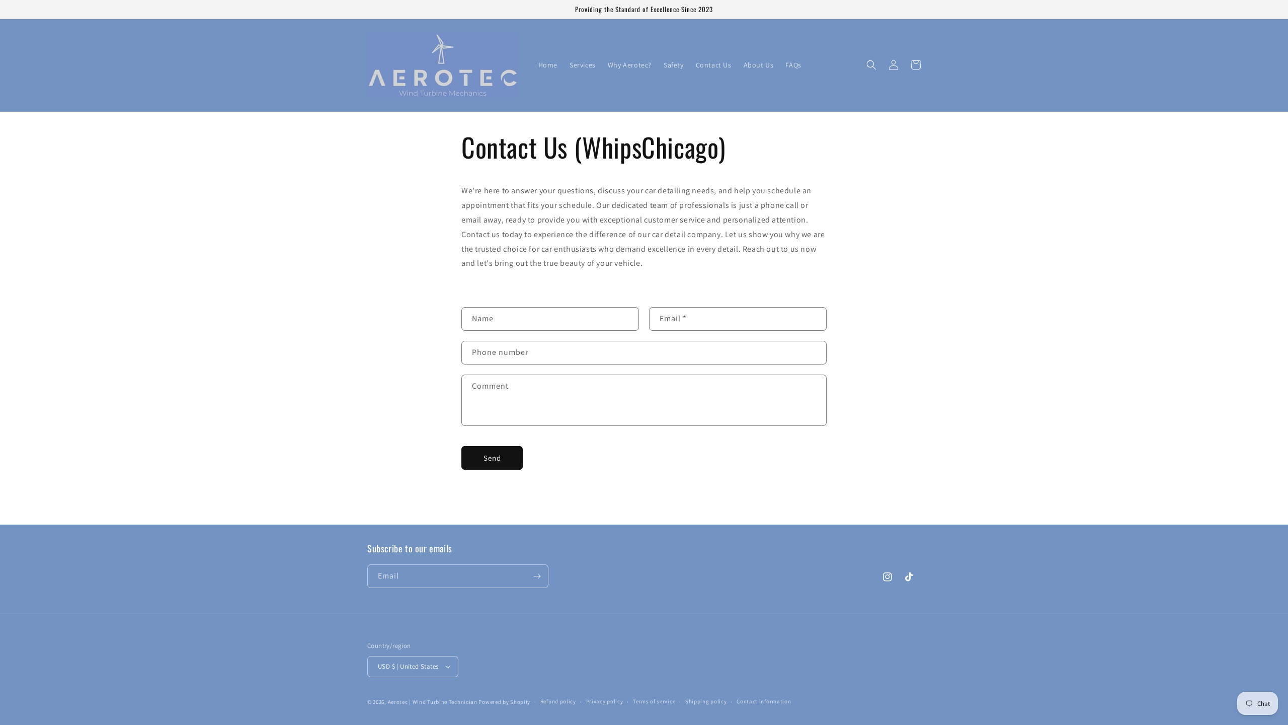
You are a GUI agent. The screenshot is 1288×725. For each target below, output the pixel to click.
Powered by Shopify (504, 701)
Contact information (764, 701)
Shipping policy (706, 701)
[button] (871, 65)
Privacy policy (604, 701)
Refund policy (558, 701)
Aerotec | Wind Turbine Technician (432, 701)
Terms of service (654, 701)
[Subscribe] (537, 576)
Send (492, 458)
